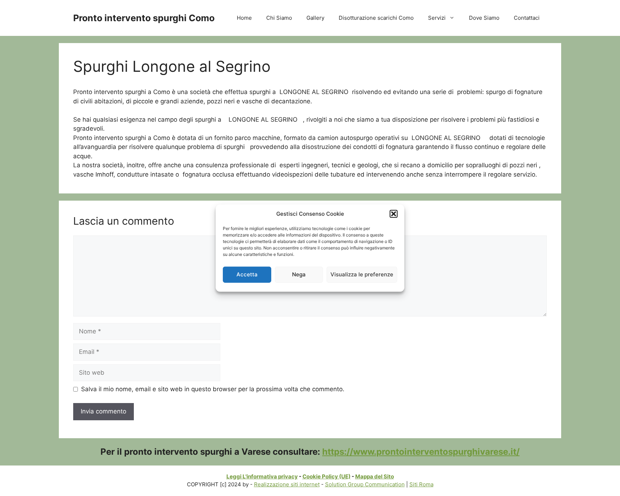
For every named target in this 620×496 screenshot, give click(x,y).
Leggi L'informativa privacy (262, 476)
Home (244, 17)
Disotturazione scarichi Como (376, 17)
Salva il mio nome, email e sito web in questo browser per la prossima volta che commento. (212, 389)
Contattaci (527, 17)
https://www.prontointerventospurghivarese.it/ (421, 451)
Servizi (437, 17)
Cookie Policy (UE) (326, 476)
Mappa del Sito (374, 476)
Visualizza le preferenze (361, 274)
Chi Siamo (279, 17)
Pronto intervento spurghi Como (144, 18)
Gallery (315, 17)
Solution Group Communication (365, 484)
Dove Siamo (484, 17)
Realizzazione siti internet (287, 484)
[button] (393, 213)
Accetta (247, 274)
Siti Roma (421, 484)
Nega (299, 274)
